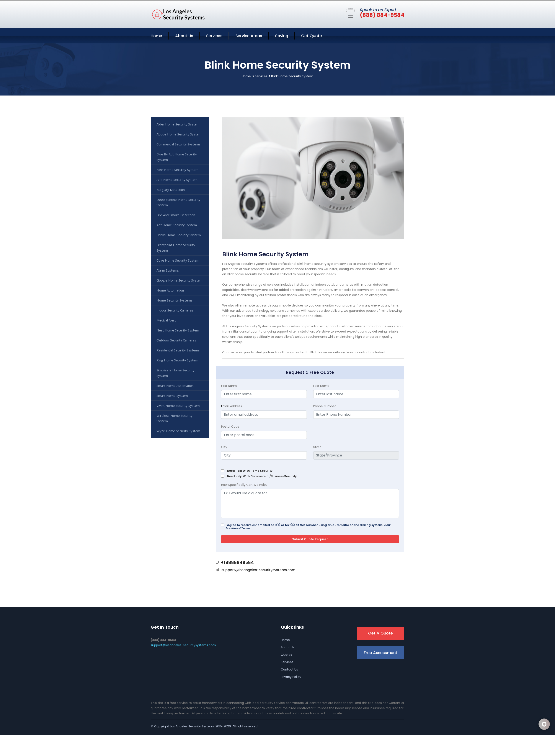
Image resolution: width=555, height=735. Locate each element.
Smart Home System (172, 395)
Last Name (321, 386)
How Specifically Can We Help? (244, 485)
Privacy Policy (291, 677)
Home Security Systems (175, 300)
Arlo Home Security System (177, 179)
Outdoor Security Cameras (176, 340)
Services (214, 35)
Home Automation (170, 290)
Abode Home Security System (179, 134)
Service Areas (248, 35)
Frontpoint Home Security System (176, 247)
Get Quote (311, 35)
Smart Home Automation (175, 385)
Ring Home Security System (177, 360)
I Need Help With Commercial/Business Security (261, 476)
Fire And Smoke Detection (176, 215)
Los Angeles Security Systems (192, 726)
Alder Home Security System (178, 124)
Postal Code (230, 426)
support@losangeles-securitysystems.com (258, 569)
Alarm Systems (168, 270)
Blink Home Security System (177, 169)
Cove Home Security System (178, 260)
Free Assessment (380, 652)
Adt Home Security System (177, 225)
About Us (184, 35)
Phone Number (324, 406)
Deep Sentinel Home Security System (178, 202)
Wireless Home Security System (175, 418)
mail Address (231, 406)
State (317, 447)
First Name (229, 386)
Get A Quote (380, 633)
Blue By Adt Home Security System (177, 157)
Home (156, 35)
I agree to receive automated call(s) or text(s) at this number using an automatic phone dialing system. (307, 526)
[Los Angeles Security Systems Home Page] (178, 14)
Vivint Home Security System (178, 405)
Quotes (286, 655)
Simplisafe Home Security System (175, 373)
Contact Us (289, 669)
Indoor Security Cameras (175, 310)
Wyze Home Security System (178, 431)
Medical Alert (166, 320)
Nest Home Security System (178, 330)
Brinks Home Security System (179, 235)
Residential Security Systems (178, 350)
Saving (281, 35)
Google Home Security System (179, 280)
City (224, 447)
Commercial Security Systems (179, 144)
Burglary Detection (171, 189)
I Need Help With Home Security (249, 470)
